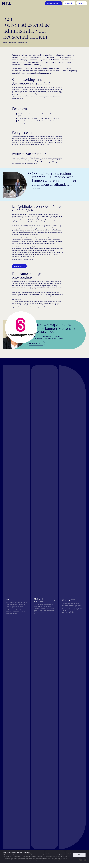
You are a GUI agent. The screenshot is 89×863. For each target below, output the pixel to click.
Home (5, 42)
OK (79, 855)
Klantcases (12, 42)
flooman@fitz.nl (48, 338)
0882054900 (58, 338)
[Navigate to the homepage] (6, 3)
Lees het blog (18, 266)
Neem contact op (52, 3)
